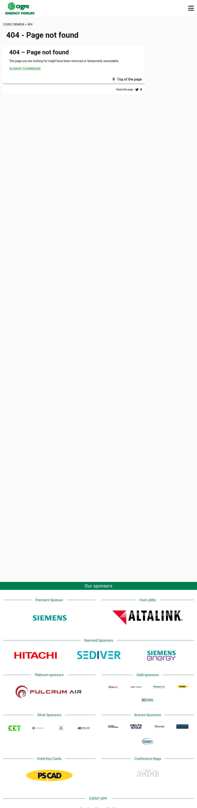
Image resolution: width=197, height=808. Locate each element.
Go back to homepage (25, 68)
